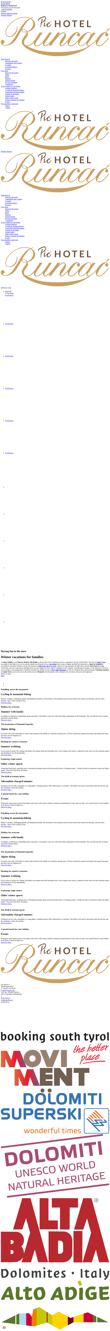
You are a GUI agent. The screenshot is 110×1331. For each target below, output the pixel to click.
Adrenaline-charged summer (14, 92)
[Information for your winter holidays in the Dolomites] (55, 1133)
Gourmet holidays (11, 67)
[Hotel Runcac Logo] (55, 149)
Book (9, 2)
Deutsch (4, 13)
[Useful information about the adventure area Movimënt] (55, 1092)
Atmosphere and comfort (13, 63)
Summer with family (12, 94)
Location (8, 65)
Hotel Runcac (5, 59)
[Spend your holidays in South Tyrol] (55, 1329)
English (15, 13)
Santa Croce (101, 662)
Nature (7, 106)
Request (4, 2)
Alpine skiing (9, 96)
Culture (7, 108)
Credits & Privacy (7, 1000)
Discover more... (6, 703)
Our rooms (4, 71)
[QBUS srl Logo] (55, 1030)
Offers (7, 75)
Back (2, 676)
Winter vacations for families (14, 100)
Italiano (9, 13)
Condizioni (9, 84)
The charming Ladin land (9, 104)
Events (7, 102)
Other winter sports (11, 98)
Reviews (8, 69)
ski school (52, 664)
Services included (11, 82)
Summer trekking (11, 88)
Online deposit (10, 80)
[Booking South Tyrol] (55, 1042)
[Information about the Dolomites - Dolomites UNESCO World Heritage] (55, 1197)
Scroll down (9, 295)
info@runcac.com (8, 990)
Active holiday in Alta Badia (10, 86)
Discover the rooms (11, 73)
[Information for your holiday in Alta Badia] (55, 1279)
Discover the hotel (11, 61)
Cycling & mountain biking (14, 90)
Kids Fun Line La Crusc (47, 666)
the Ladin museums (59, 670)
